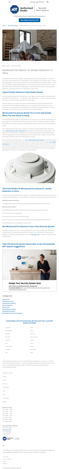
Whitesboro (33, 349)
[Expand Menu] (16, 14)
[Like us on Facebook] (3, 446)
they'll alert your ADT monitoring (15, 131)
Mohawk (7, 334)
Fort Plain (32, 334)
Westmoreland (33, 337)
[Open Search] (47, 2)
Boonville (7, 337)
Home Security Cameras (9, 309)
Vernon (32, 330)
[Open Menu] (9, 2)
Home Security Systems (9, 303)
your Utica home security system (34, 140)
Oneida (32, 346)
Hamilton (7, 349)
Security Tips (6, 299)
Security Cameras (7, 305)
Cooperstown (8, 346)
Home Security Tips (8, 301)
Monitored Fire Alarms (8, 311)
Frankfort (7, 340)
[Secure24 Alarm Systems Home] (29, 9)
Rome (31, 343)
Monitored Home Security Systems (12, 313)
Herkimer (32, 340)
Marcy (31, 352)
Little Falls (7, 327)
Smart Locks (5, 307)
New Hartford (8, 330)
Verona (32, 327)
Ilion (6, 343)
